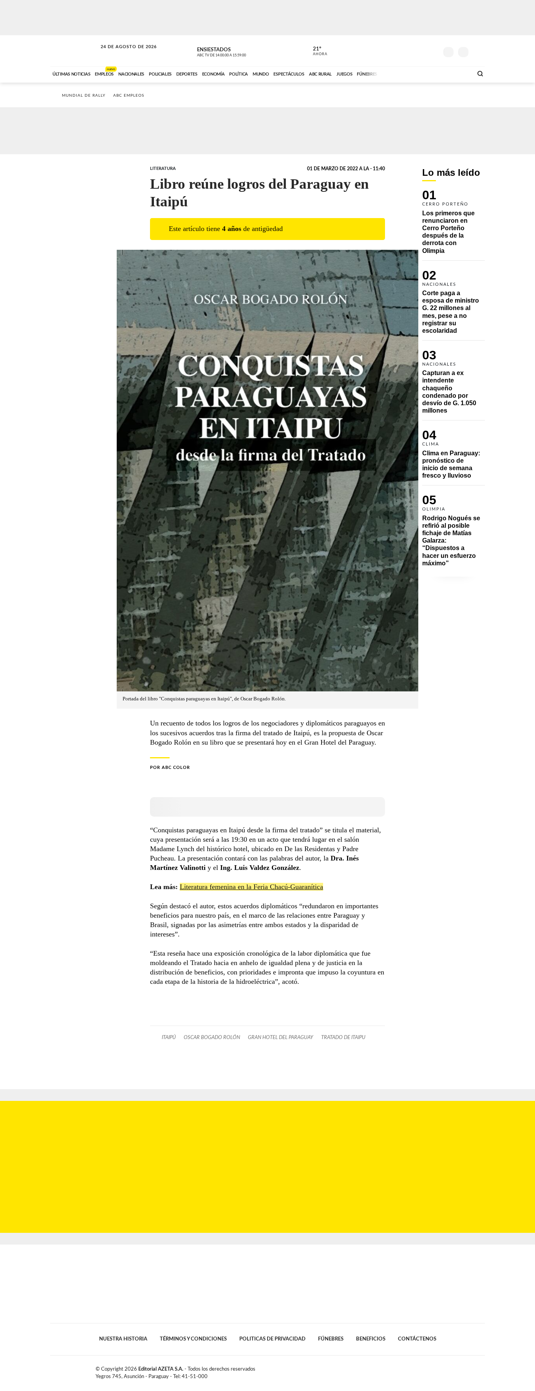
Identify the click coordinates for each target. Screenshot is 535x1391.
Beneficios (370, 1339)
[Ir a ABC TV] (404, 73)
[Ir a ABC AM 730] (425, 73)
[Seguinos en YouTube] (420, 50)
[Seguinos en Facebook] (397, 50)
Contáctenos (417, 1339)
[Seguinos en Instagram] (432, 50)
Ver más (453, 225)
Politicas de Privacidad (272, 1339)
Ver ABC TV (236, 51)
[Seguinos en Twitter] (409, 50)
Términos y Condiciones (193, 1339)
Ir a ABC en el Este (121, 54)
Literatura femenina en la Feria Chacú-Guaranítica (251, 887)
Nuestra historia (123, 1339)
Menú (478, 51)
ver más (316, 51)
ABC (74, 50)
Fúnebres (330, 1339)
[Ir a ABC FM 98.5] (456, 73)
